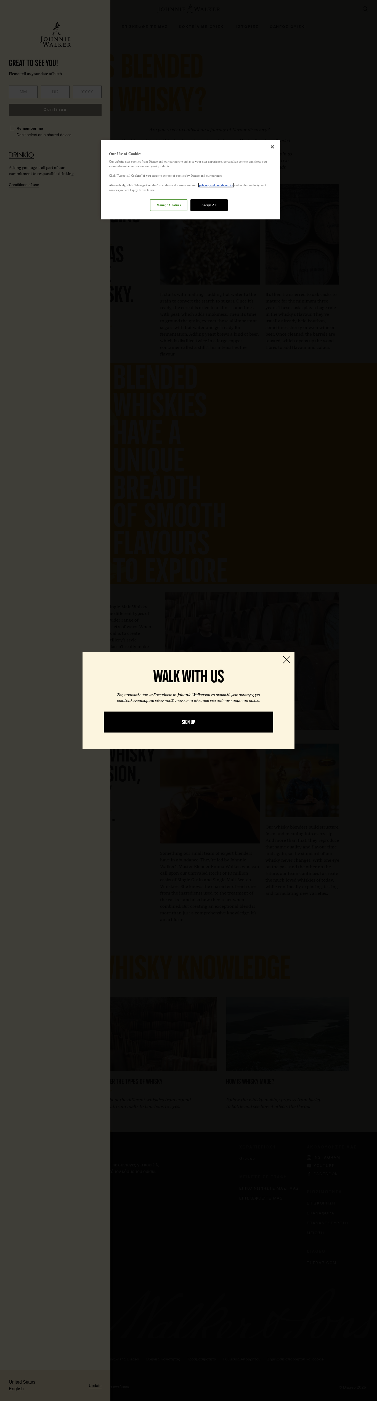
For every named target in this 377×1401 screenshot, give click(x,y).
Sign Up (188, 722)
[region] (190, 179)
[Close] (272, 147)
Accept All (209, 204)
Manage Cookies (168, 204)
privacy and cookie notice (216, 185)
